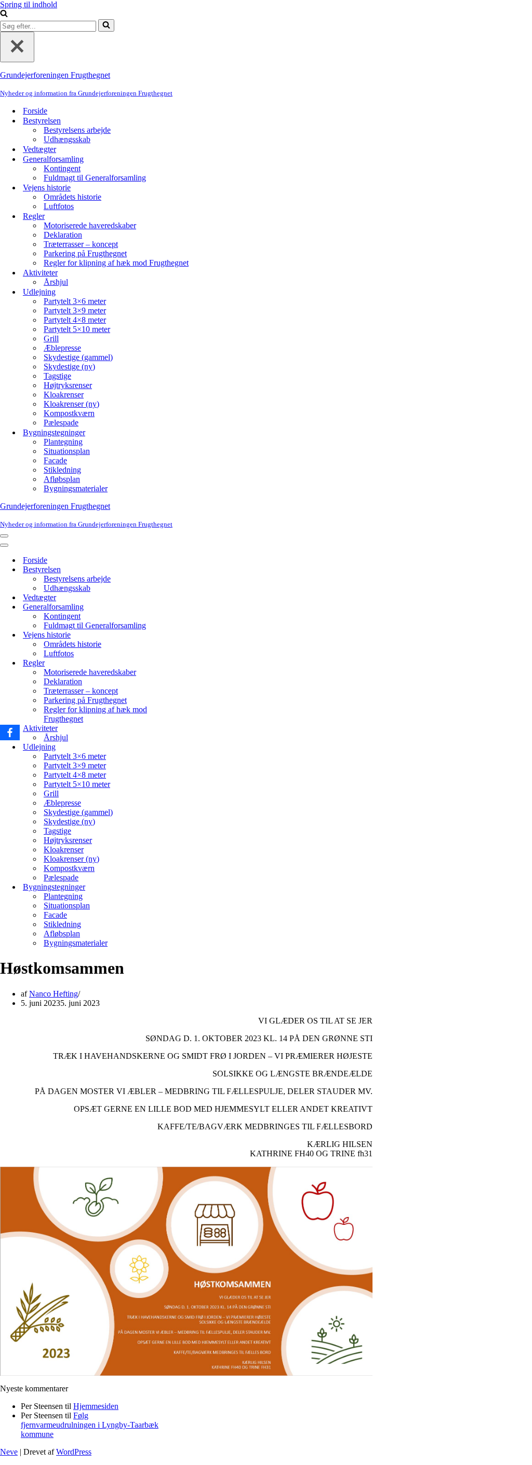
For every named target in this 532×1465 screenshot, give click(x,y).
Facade (55, 460)
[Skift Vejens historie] (182, 635)
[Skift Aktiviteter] (182, 728)
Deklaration (63, 234)
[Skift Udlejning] (182, 747)
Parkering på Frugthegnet (85, 253)
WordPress (73, 1451)
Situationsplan (67, 451)
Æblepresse (62, 347)
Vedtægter (39, 149)
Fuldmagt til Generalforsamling (95, 177)
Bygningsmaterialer (76, 488)
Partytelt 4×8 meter (75, 319)
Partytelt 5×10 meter (77, 329)
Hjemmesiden (95, 1406)
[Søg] (4, 14)
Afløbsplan (62, 479)
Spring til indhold (28, 4)
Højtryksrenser (68, 385)
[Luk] (17, 47)
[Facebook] (10, 732)
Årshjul (56, 282)
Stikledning (62, 469)
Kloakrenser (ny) (71, 403)
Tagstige (57, 375)
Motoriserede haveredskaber (90, 225)
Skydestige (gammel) (78, 357)
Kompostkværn (69, 413)
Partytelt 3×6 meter (75, 301)
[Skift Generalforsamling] (182, 607)
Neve (9, 1451)
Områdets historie (72, 196)
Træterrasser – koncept (81, 244)
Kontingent (62, 168)
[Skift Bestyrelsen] (182, 569)
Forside (35, 110)
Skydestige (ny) (69, 366)
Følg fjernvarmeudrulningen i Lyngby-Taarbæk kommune (89, 1425)
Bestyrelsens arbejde (77, 130)
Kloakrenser (64, 394)
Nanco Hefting (53, 993)
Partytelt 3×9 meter (75, 310)
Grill (51, 338)
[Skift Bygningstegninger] (182, 887)
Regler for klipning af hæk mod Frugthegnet (116, 262)
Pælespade (61, 422)
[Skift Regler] (182, 663)
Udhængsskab (67, 139)
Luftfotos (59, 206)
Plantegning (63, 441)
